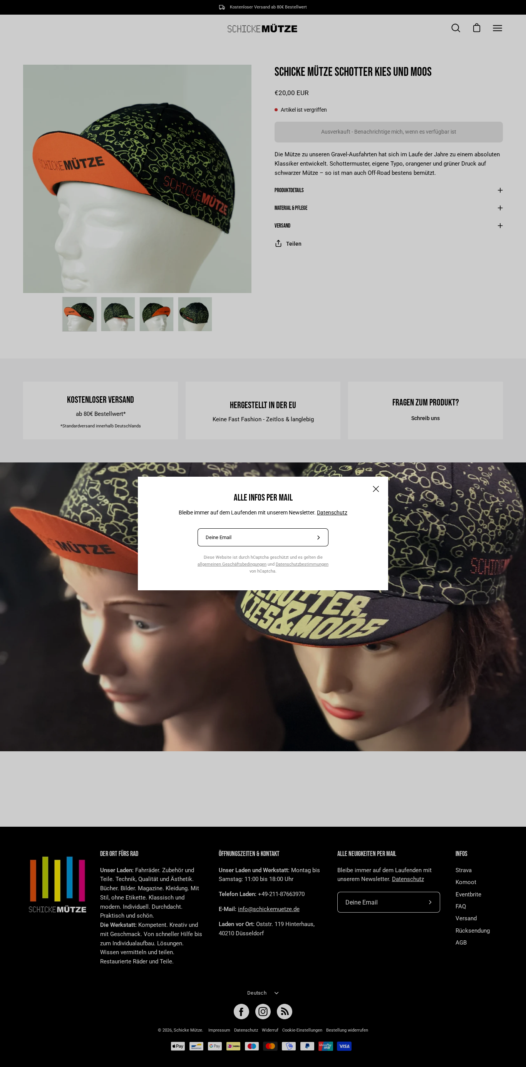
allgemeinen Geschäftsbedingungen (232, 564)
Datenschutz (332, 512)
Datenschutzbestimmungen (302, 564)
